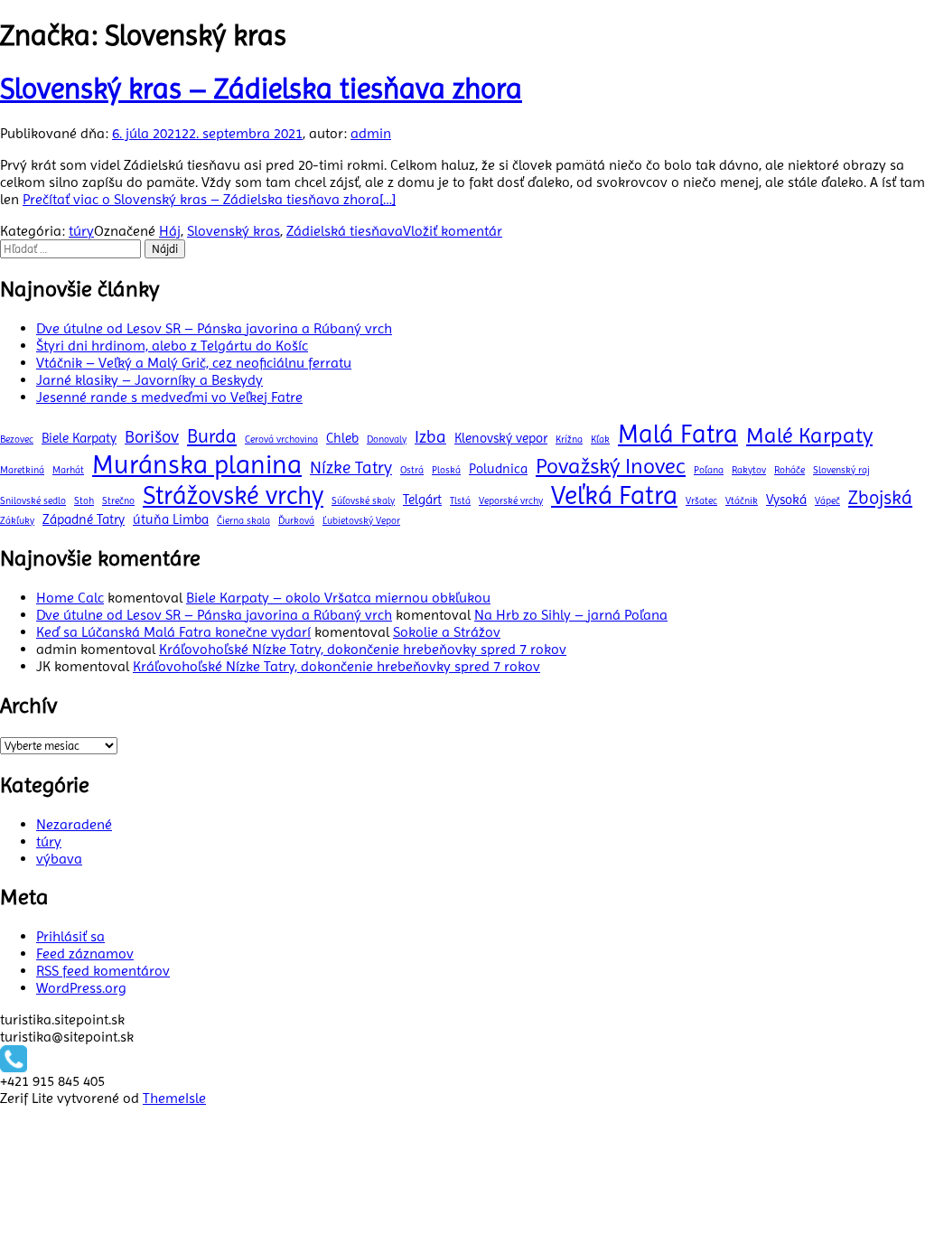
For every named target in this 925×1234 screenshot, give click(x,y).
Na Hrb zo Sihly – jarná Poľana (571, 614)
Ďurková (296, 521)
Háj (170, 230)
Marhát (68, 470)
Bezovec (16, 439)
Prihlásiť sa (70, 936)
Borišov (152, 436)
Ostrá (412, 470)
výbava (59, 858)
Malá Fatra (678, 434)
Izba (430, 436)
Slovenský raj (841, 470)
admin (370, 133)
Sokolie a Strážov (446, 631)
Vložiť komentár (452, 230)
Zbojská (880, 497)
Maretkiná (22, 470)
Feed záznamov (85, 953)
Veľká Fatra (614, 495)
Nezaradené (74, 824)
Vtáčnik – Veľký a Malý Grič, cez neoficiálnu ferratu (193, 362)
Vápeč (827, 501)
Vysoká (786, 499)
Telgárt (422, 499)
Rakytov (749, 470)
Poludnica (498, 469)
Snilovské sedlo (33, 501)
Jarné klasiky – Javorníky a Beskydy (149, 379)
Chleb (342, 438)
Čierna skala (243, 521)
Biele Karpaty (79, 438)
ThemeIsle (174, 1098)
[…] (209, 199)
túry (81, 230)
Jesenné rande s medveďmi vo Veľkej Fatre (169, 397)
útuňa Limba (171, 519)
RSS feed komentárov (103, 970)
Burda (212, 436)
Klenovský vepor (500, 438)
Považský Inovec (611, 466)
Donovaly (386, 439)
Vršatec (701, 501)
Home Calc (70, 597)
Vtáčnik (741, 501)
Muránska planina (197, 464)
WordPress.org (81, 987)
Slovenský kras (233, 230)
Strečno (118, 501)
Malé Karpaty (809, 435)
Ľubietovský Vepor (361, 521)
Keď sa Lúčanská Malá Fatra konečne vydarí (173, 631)
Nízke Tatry (351, 467)
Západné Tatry (83, 519)
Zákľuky (17, 521)
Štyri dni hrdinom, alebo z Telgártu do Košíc (172, 345)
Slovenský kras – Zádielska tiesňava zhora (261, 89)
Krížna (569, 439)
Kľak (600, 439)
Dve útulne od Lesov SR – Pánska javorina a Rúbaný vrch (214, 328)
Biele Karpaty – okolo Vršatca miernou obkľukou (338, 597)
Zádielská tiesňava (344, 230)
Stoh (84, 501)
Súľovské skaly (363, 501)
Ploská (446, 470)
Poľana (709, 470)
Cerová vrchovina (281, 439)
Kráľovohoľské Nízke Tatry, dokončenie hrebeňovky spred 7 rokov (362, 649)
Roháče (789, 470)
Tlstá (460, 501)
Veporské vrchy (511, 501)
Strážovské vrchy (233, 495)
